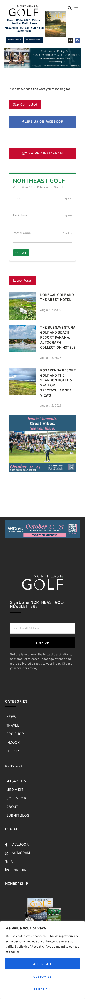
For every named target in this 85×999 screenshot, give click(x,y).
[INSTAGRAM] (70, 40)
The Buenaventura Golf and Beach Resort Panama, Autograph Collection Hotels (58, 338)
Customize (42, 976)
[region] (42, 960)
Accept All (42, 963)
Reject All (42, 989)
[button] (69, 8)
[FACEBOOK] (77, 40)
